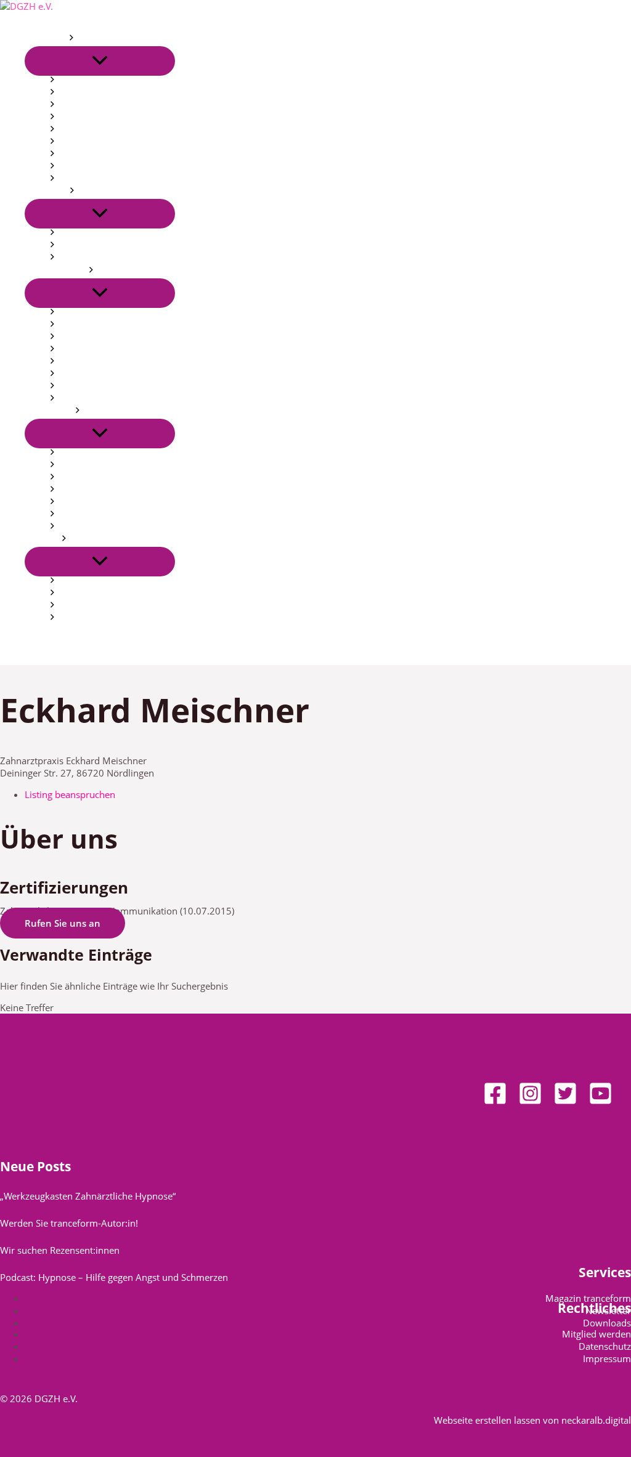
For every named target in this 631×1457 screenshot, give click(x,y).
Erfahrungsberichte (98, 234)
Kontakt (43, 541)
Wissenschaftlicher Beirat (111, 388)
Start (35, 28)
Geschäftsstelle (89, 582)
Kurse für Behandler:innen (115, 454)
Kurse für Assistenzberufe (112, 467)
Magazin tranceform (100, 168)
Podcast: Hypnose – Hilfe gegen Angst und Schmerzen (114, 1277)
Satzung (73, 143)
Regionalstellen (89, 595)
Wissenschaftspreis (97, 363)
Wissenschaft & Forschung (113, 339)
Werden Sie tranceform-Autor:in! (69, 1223)
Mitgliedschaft (86, 156)
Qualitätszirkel (88, 119)
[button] (71, 40)
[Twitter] (565, 1102)
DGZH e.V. (46, 40)
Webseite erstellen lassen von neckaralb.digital (532, 1420)
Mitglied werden (596, 1334)
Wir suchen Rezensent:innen (60, 1250)
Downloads (607, 1323)
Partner (72, 180)
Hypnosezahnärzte (97, 619)
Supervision (81, 491)
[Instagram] (530, 1102)
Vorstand (75, 106)
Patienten (47, 193)
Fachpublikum (56, 272)
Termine (73, 528)
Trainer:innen (85, 504)
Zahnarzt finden (91, 259)
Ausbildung (50, 412)
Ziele (66, 82)
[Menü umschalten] (100, 61)
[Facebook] (495, 1102)
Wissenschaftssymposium (112, 375)
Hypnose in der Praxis (103, 314)
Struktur (74, 94)
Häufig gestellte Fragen (107, 247)
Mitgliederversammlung (108, 131)
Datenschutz (605, 1346)
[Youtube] (600, 1102)
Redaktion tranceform (104, 607)
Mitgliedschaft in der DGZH (115, 400)
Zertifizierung (85, 516)
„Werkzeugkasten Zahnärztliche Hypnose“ (88, 1196)
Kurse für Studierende (104, 479)
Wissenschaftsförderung (109, 351)
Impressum (607, 1358)
